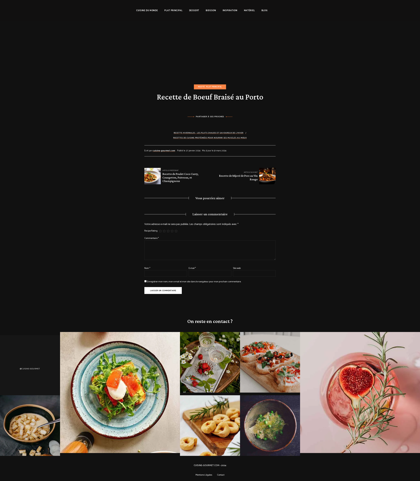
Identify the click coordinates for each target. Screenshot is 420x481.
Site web (237, 268)
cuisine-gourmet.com (164, 150)
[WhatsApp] (219, 124)
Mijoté (201, 86)
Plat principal (214, 86)
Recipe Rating (151, 231)
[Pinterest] (210, 124)
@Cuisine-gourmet (30, 368)
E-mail (192, 268)
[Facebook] (201, 124)
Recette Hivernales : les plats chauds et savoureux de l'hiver (208, 132)
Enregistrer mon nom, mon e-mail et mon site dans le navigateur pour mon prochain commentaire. (194, 282)
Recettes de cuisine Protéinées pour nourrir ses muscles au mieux (210, 137)
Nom (147, 268)
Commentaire (151, 238)
